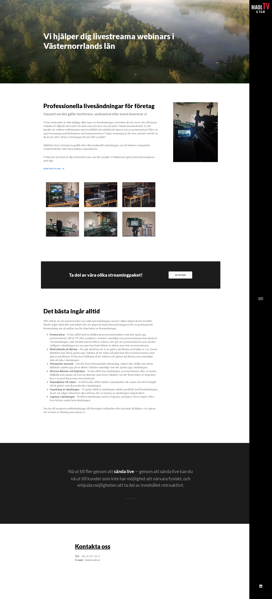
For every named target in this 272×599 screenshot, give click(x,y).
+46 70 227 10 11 (90, 556)
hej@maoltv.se (92, 560)
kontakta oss (54, 168)
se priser (180, 275)
